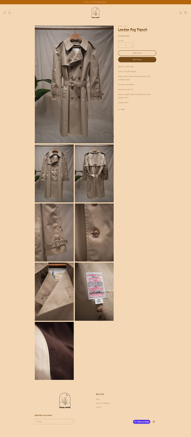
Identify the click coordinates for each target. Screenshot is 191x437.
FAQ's (98, 399)
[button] (4, 12)
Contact (99, 407)
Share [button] (123, 109)
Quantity (121, 41)
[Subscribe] (72, 421)
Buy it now (137, 59)
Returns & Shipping (103, 403)
